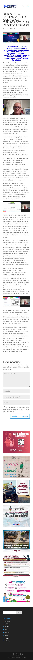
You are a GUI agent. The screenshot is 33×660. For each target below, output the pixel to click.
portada (14, 28)
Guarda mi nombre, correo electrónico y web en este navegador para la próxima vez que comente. (16, 409)
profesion (21, 28)
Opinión (7, 641)
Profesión (7, 627)
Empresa (7, 621)
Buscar (19, 612)
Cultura (7, 632)
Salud (6, 635)
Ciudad (7, 629)
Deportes (7, 638)
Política (7, 624)
